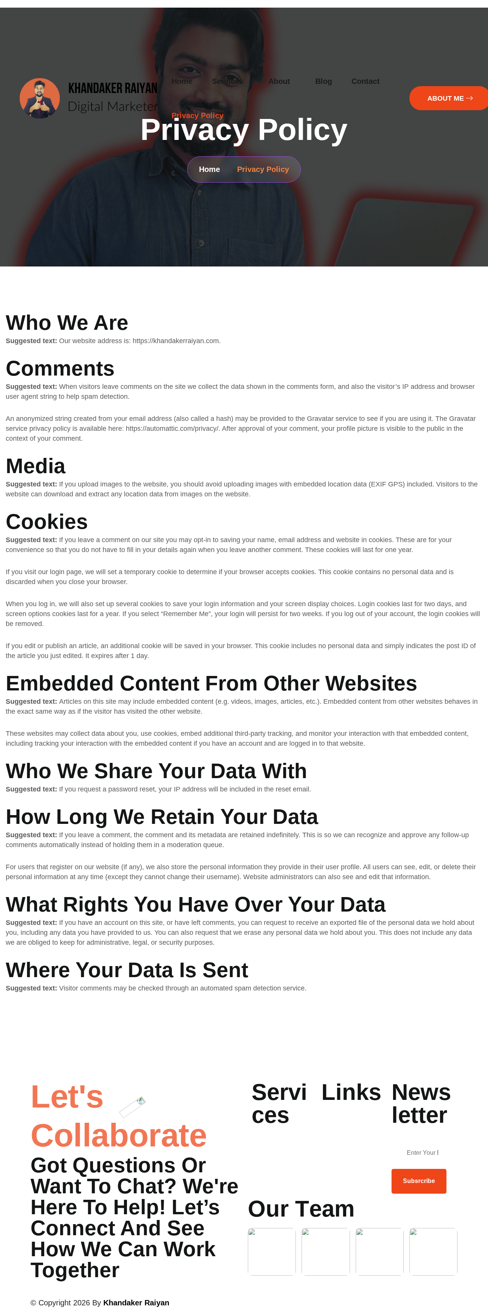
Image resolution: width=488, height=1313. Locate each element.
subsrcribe (419, 1181)
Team (260, 1162)
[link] (272, 1252)
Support (333, 1127)
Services (227, 81)
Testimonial (338, 1115)
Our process (271, 1150)
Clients (331, 1139)
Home (182, 81)
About (279, 81)
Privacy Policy (197, 115)
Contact (366, 81)
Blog (323, 81)
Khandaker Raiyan (136, 1303)
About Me (266, 1138)
